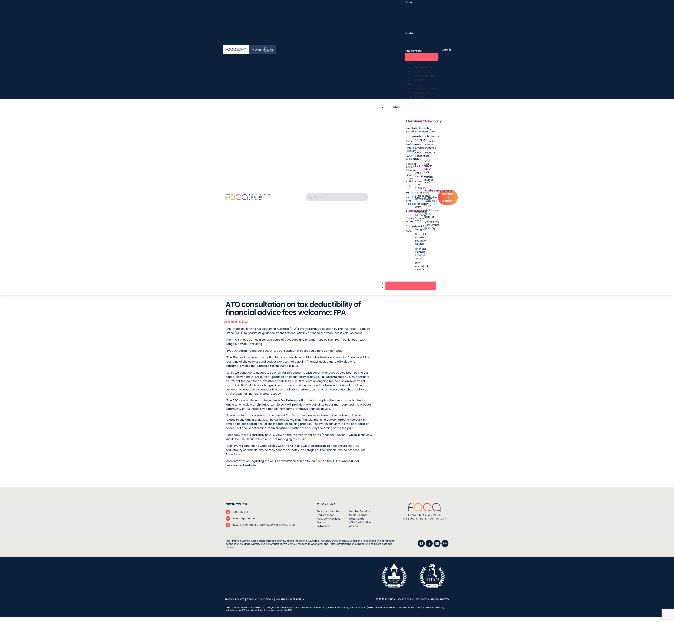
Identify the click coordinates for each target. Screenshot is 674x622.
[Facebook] (421, 543)
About (409, 2)
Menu (397, 107)
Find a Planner (413, 50)
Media (409, 33)
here (319, 461)
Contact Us (414, 27)
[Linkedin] (437, 543)
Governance (414, 14)
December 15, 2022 (236, 321)
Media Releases (416, 38)
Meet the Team (416, 21)
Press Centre (415, 45)
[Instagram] (444, 543)
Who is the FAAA (417, 7)
